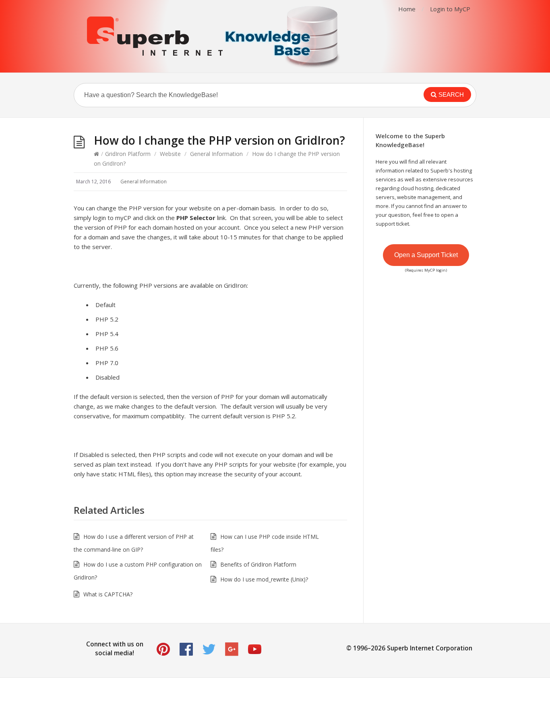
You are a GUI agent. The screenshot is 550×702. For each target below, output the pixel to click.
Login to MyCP (450, 9)
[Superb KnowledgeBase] (215, 36)
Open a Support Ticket (426, 254)
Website (170, 154)
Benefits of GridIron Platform (258, 564)
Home (407, 9)
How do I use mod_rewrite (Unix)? (264, 579)
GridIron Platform (128, 154)
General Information (216, 154)
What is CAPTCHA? (107, 594)
